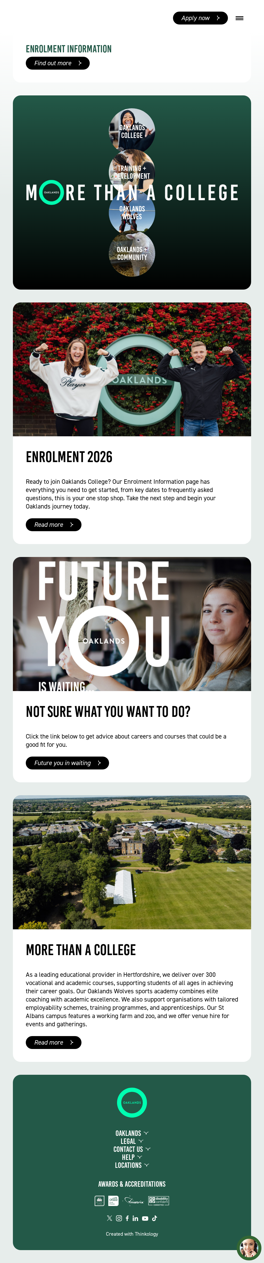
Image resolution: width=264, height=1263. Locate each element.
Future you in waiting (62, 763)
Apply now (195, 18)
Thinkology (146, 1234)
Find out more (52, 63)
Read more (48, 524)
